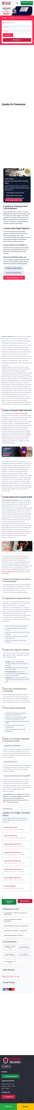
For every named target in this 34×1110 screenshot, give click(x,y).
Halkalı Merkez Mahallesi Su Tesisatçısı (13, 935)
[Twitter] (10, 989)
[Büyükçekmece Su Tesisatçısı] (9, 895)
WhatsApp (9, 1106)
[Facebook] (4, 989)
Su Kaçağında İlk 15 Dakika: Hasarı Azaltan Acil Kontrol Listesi (15, 913)
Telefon (26, 1106)
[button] (30, 1100)
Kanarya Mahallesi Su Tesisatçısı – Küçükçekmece (16, 926)
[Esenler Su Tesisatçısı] (24, 895)
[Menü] (17, 3)
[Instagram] (7, 989)
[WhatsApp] (9, 1066)
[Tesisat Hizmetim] (6, 3)
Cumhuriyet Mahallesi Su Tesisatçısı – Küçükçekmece (13, 920)
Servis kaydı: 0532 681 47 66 (13, 200)
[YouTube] (13, 989)
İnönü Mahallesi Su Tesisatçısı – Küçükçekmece (15, 930)
